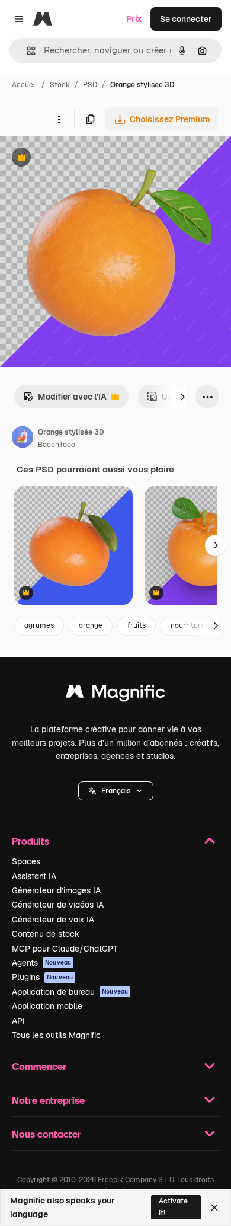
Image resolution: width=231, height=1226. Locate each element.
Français (115, 791)
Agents (41, 962)
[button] (115, 790)
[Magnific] (115, 694)
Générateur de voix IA (53, 919)
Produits (30, 841)
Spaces (26, 861)
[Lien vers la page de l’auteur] (22, 438)
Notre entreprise (48, 1100)
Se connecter (186, 19)
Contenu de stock (45, 933)
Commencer (39, 1066)
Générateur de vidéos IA (58, 904)
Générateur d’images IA (56, 890)
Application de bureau (70, 991)
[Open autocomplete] (26, 50)
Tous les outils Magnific (56, 1035)
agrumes (39, 625)
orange (90, 625)
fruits (136, 625)
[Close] (214, 1208)
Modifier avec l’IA (65, 399)
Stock (60, 85)
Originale (78, 158)
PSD (90, 85)
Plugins (42, 977)
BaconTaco (56, 444)
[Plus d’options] (58, 119)
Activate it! (173, 1206)
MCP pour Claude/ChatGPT (65, 948)
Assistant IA (34, 876)
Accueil (24, 85)
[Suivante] (182, 396)
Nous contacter (46, 1134)
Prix (134, 19)
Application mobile (47, 1006)
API (18, 1021)
